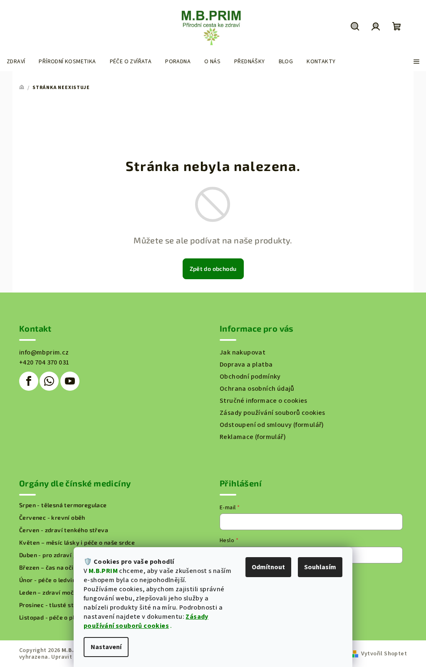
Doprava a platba (246, 364)
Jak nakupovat (242, 352)
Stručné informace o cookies (263, 400)
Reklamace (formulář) (253, 436)
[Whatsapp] (49, 381)
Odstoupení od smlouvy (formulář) (272, 424)
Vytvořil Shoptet (384, 654)
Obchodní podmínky (250, 376)
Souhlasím (320, 567)
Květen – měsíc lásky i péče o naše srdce (77, 543)
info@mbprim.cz (44, 352)
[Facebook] (28, 381)
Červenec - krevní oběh (52, 518)
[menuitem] (16, 61)
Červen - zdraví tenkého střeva (63, 530)
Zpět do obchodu (213, 268)
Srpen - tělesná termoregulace (63, 505)
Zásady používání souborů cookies (146, 621)
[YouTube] (69, 381)
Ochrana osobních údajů (257, 388)
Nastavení (106, 647)
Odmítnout (268, 567)
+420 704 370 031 (44, 362)
